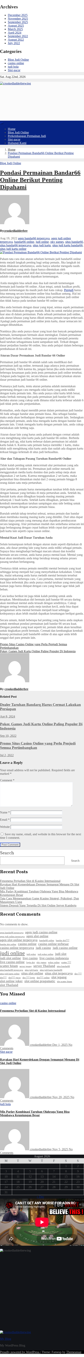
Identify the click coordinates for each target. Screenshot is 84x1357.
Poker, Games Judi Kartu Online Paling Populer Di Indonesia (38, 651)
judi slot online (10, 958)
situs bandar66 (74, 241)
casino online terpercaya (17, 948)
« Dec (40, 1196)
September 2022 (18, 36)
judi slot (60, 954)
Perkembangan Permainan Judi (27, 136)
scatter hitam (9, 966)
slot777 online (43, 978)
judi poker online (45, 954)
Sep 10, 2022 (8, 735)
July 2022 (14, 43)
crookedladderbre (16, 230)
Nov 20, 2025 (61, 1097)
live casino (30, 958)
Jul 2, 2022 (7, 755)
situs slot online (32, 973)
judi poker (31, 954)
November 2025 (18, 18)
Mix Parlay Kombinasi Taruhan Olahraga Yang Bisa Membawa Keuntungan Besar (35, 1113)
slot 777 (78, 974)
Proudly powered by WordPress (20, 1352)
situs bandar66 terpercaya (15, 245)
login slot (30, 962)
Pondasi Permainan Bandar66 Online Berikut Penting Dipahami (40, 180)
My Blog (5, 1338)
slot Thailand (9, 985)
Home (11, 129)
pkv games (57, 241)
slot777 (3, 978)
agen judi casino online (41, 932)
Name (5, 812)
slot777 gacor (14, 978)
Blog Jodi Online (18, 59)
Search (7, 853)
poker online (54, 962)
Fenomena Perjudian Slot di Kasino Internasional (30, 881)
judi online (42, 241)
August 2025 (16, 25)
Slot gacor (14, 70)
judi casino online (65, 948)
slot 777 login (28, 978)
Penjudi (68, 290)
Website (5, 826)
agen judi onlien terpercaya (12, 936)
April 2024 (14, 32)
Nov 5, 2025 (60, 1149)
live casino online (12, 962)
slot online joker (11, 981)
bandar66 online (24, 241)
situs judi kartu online (13, 248)
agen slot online (37, 936)
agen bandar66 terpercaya (34, 238)
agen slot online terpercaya (19, 940)
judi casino (43, 948)
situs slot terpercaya (59, 973)
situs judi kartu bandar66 (67, 245)
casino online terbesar (53, 944)
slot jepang (59, 977)
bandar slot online (8, 944)
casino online (16, 63)
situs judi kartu (42, 245)
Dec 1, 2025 (60, 1044)
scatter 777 (66, 962)
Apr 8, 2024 (7, 716)
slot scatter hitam (64, 981)
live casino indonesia (54, 958)
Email (5, 819)
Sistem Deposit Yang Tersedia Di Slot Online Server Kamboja (38, 905)
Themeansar (73, 1352)
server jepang (26, 966)
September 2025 (18, 22)
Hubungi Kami (17, 143)
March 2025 (15, 29)
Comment (7, 780)
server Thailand (44, 966)
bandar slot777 (62, 940)
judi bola (13, 66)
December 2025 (18, 15)
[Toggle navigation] (1, 123)
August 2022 (16, 39)
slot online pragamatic (39, 981)
